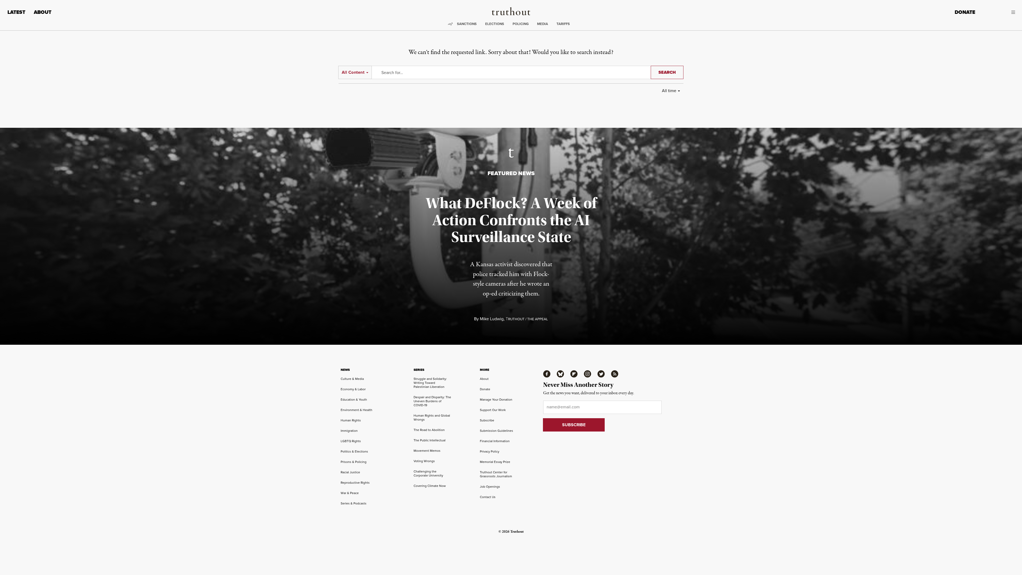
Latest (16, 12)
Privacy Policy (489, 451)
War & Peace (350, 493)
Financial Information (495, 441)
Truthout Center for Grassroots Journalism (496, 474)
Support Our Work (493, 410)
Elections (494, 23)
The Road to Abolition (429, 430)
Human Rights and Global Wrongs (432, 417)
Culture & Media (352, 378)
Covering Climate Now (430, 485)
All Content (353, 72)
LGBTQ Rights (351, 441)
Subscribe (487, 420)
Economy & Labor (353, 389)
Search (667, 72)
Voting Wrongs (424, 461)
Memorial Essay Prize (495, 461)
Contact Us (488, 497)
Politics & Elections (354, 451)
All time (669, 91)
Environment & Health (356, 410)
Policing (521, 23)
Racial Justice (350, 472)
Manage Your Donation (496, 399)
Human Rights (351, 420)
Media (542, 23)
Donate (965, 12)
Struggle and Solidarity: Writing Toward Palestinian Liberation (430, 382)
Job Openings (490, 486)
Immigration (349, 430)
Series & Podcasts (353, 503)
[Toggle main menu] (999, 12)
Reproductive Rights (355, 482)
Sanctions (467, 23)
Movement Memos (427, 450)
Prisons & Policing (353, 461)
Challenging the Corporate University (428, 473)
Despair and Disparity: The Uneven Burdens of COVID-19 (432, 401)
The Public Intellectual (430, 440)
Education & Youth (354, 399)
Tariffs (563, 23)
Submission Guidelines (496, 430)
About (42, 12)
